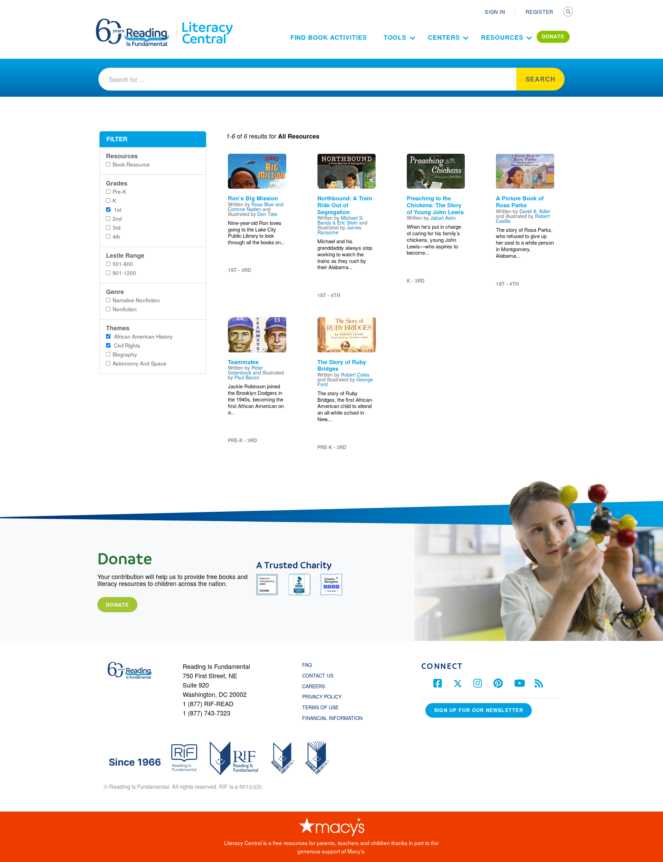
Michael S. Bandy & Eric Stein (340, 220)
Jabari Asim (443, 217)
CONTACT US (319, 675)
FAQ (307, 664)
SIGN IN (495, 11)
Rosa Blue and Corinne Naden (256, 206)
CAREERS (313, 686)
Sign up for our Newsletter (478, 710)
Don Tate (267, 213)
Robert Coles (355, 374)
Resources (502, 37)
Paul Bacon (246, 377)
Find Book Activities (328, 37)
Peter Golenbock (245, 370)
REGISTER (539, 11)
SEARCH (569, 12)
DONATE (553, 36)
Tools (395, 37)
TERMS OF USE (323, 707)
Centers (444, 37)
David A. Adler (534, 211)
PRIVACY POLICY (322, 696)
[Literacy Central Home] (207, 22)
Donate (117, 604)
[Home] (137, 22)
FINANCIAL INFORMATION (332, 717)
